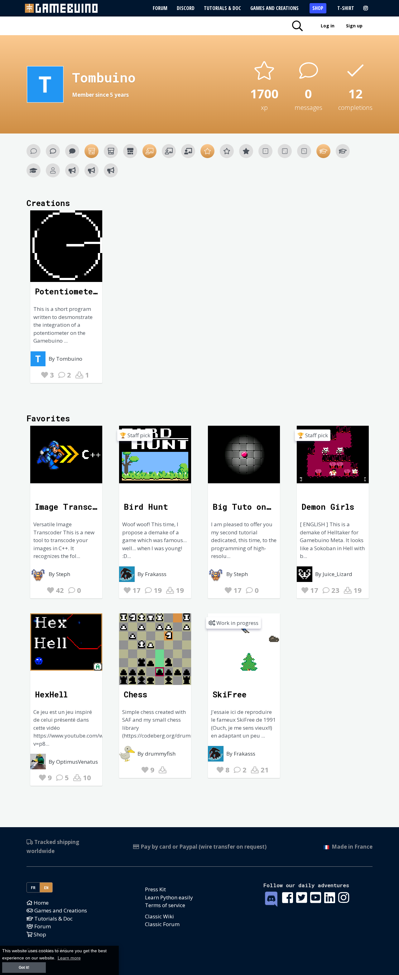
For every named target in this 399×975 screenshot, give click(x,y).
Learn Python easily (169, 897)
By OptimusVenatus (73, 761)
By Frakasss (151, 574)
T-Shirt (345, 8)
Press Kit (155, 889)
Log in (327, 26)
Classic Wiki (159, 916)
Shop (317, 8)
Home (40, 902)
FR (33, 887)
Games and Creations (274, 8)
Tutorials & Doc (222, 8)
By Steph (59, 574)
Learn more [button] (69, 958)
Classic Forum (162, 924)
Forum (160, 8)
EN (46, 887)
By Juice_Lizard (333, 574)
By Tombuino (65, 358)
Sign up (354, 26)
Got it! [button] (24, 967)
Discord (186, 8)
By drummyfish (156, 753)
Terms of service (165, 905)
